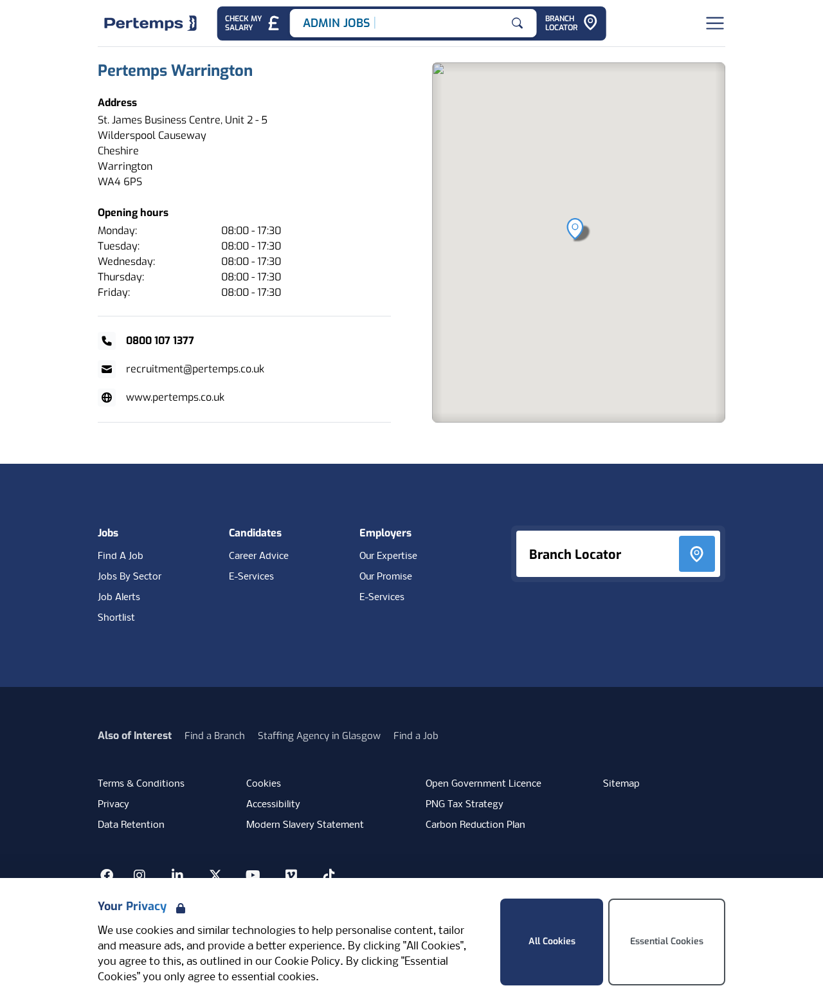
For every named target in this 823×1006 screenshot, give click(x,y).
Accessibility (273, 805)
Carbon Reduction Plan (475, 825)
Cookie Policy (307, 962)
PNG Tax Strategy (464, 805)
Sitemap (621, 784)
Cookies (263, 784)
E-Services (251, 577)
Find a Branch (215, 735)
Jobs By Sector (129, 577)
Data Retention (131, 825)
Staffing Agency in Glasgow (319, 735)
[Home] (150, 23)
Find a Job (416, 735)
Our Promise (385, 577)
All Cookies (552, 941)
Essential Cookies (666, 941)
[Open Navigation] (715, 23)
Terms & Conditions (141, 784)
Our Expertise (388, 556)
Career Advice (259, 556)
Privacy (113, 805)
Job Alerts (119, 597)
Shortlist (116, 618)
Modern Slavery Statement (305, 825)
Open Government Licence (483, 784)
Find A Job (120, 556)
